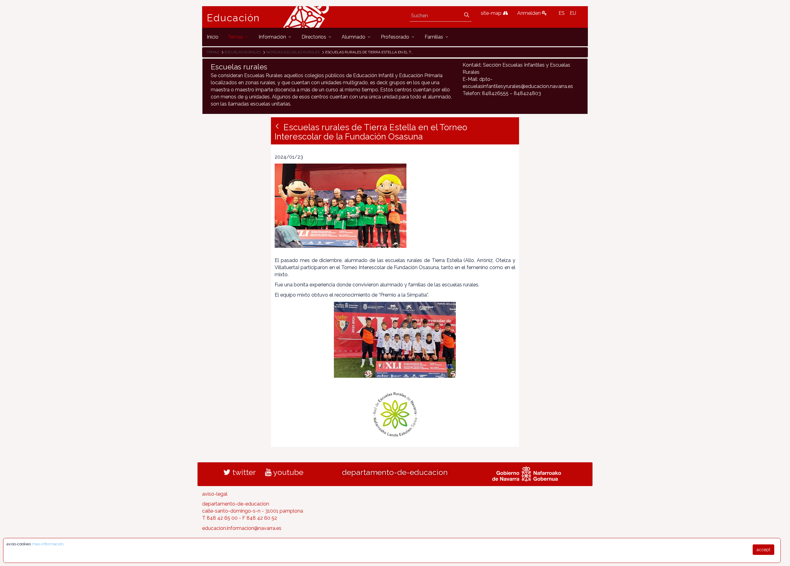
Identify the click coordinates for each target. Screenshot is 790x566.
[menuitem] (212, 37)
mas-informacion (48, 544)
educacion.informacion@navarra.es (241, 528)
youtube (287, 472)
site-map (492, 13)
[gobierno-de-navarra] (526, 472)
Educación (233, 18)
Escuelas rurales (243, 52)
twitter (243, 472)
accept (763, 549)
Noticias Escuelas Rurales (293, 52)
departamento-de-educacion (395, 472)
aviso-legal (214, 494)
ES (562, 13)
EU (573, 13)
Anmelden (529, 13)
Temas (213, 52)
